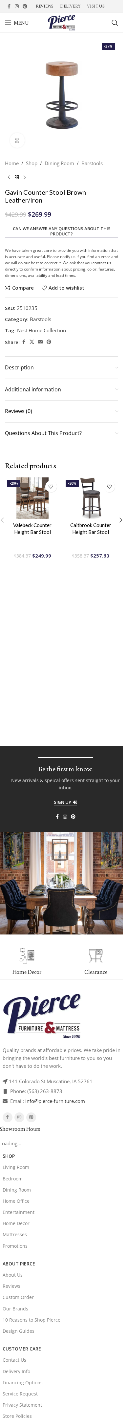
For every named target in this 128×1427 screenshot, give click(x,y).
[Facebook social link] (9, 6)
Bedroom (13, 1178)
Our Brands (15, 1309)
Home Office (16, 1201)
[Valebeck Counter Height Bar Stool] (32, 498)
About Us (13, 1275)
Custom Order (18, 1297)
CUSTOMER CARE (22, 1349)
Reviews (11, 1286)
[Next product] (25, 178)
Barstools (92, 163)
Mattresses (15, 1234)
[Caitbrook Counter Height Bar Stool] (90, 498)
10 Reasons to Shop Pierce (31, 1320)
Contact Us (14, 1360)
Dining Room (59, 163)
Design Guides (18, 1331)
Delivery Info (16, 1371)
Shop (31, 163)
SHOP (9, 1156)
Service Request (20, 1394)
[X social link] (32, 342)
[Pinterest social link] (25, 6)
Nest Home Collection (41, 330)
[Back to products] (17, 178)
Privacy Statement (22, 1405)
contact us (102, 263)
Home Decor (16, 1223)
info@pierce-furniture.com (55, 1101)
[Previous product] (9, 178)
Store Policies (17, 1416)
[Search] (114, 22)
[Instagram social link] (17, 6)
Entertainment (18, 1212)
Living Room (16, 1167)
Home (12, 163)
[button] (120, 520)
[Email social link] (40, 342)
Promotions (15, 1246)
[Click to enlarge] (17, 140)
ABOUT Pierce (19, 1264)
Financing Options (23, 1382)
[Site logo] (61, 22)
